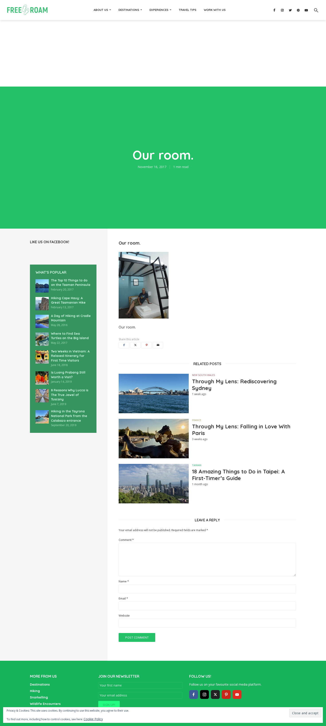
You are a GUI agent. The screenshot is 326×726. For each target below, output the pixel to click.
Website (124, 615)
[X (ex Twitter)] (215, 694)
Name (124, 581)
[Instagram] (204, 694)
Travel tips (187, 10)
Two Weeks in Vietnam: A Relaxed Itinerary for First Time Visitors (70, 355)
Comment (126, 540)
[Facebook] (193, 694)
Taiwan (196, 465)
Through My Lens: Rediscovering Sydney (234, 384)
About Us (101, 10)
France (196, 420)
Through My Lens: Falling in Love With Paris (241, 429)
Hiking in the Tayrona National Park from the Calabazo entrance (69, 415)
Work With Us (215, 10)
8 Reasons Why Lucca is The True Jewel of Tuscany (69, 394)
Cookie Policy (93, 719)
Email (123, 598)
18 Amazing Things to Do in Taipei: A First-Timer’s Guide (238, 474)
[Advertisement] (163, 53)
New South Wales (203, 375)
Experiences (158, 10)
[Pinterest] (226, 694)
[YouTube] (237, 694)
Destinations (128, 10)
